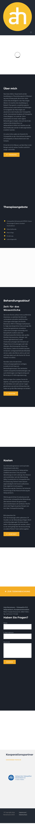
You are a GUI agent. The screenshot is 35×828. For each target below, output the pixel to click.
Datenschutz (23, 814)
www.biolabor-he (13, 760)
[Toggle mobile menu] (31, 32)
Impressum (22, 812)
